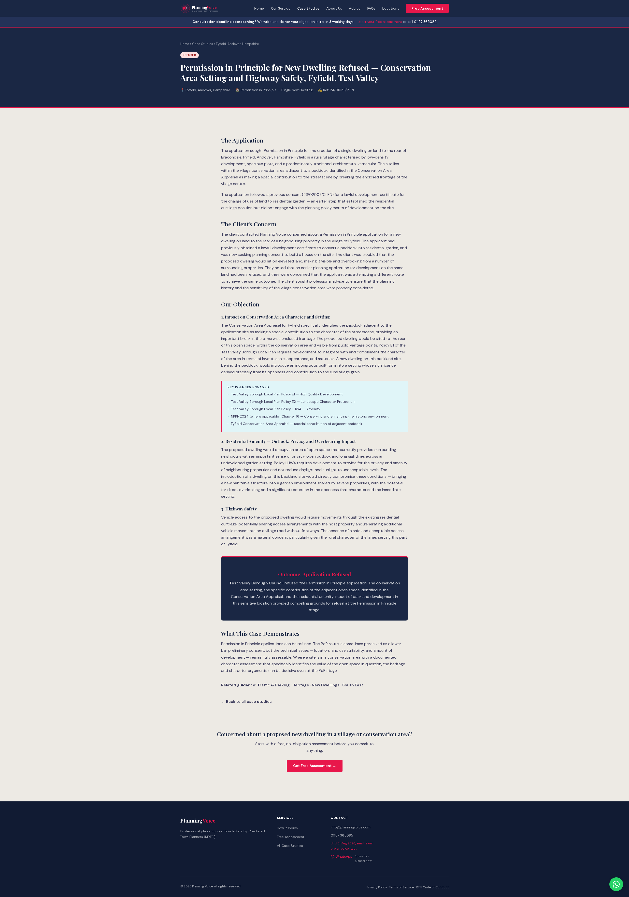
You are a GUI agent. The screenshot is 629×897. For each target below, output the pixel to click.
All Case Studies (290, 845)
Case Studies (308, 8)
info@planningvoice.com (351, 827)
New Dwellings (326, 685)
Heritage (300, 685)
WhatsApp (344, 856)
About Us (334, 8)
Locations (390, 8)
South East (352, 685)
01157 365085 (425, 21)
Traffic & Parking (273, 685)
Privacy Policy (377, 887)
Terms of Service (401, 887)
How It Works (287, 828)
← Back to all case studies (246, 701)
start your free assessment (380, 21)
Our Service (280, 8)
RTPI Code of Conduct (432, 887)
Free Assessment (427, 8)
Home (259, 8)
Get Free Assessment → (314, 766)
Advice (354, 8)
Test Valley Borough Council (256, 583)
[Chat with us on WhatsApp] (616, 884)
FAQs (371, 8)
